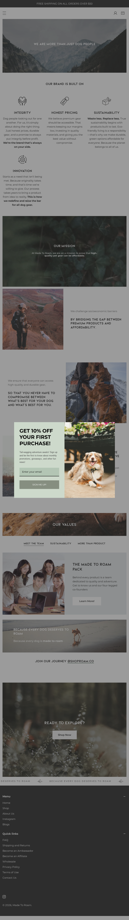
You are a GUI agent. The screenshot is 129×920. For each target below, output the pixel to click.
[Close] (111, 426)
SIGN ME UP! (39, 484)
